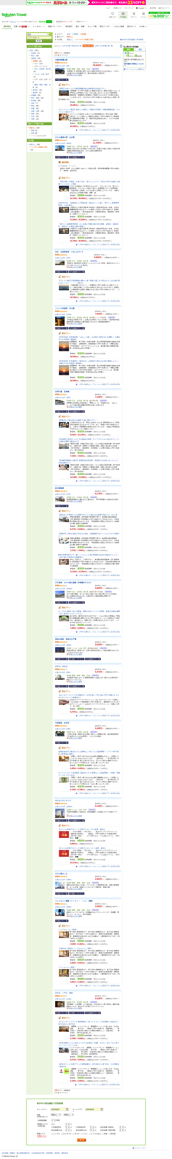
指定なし (70, 39)
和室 (105, 1134)
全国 (68, 34)
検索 (81, 1140)
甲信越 (33, 100)
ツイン (85, 1134)
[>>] (121, 45)
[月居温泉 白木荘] (92, 732)
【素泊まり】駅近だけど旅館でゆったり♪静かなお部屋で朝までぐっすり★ (87, 515)
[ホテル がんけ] (94, 676)
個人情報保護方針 (23, 1153)
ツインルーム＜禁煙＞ (67, 967)
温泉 (32, 133)
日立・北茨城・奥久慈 (42, 69)
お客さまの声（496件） (64, 645)
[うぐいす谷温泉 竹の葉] (110, 318)
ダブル (77, 1134)
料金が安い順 (76, 46)
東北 (32, 56)
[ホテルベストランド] (91, 810)
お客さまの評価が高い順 (104, 46)
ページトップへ (140, 1148)
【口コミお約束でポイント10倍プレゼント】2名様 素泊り (81, 829)
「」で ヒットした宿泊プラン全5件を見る (99, 244)
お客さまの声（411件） (64, 314)
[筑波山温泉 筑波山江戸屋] (102, 648)
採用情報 (49, 1153)
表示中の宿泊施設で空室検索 (132, 39)
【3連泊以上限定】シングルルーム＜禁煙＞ (75, 948)
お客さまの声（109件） (64, 907)
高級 (32, 130)
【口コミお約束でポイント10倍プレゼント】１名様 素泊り (82, 848)
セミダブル (67, 1134)
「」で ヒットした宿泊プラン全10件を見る (98, 1085)
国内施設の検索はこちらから (134, 64)
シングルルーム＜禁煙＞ (68, 930)
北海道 (33, 53)
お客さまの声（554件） (64, 143)
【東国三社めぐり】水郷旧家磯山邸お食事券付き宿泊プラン (82, 89)
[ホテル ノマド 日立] (92, 1002)
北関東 (75, 34)
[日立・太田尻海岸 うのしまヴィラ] (92, 261)
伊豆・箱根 (35, 98)
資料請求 (64, 1153)
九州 (32, 116)
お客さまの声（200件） (64, 880)
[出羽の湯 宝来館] (102, 401)
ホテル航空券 (135, 56)
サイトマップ (128, 8)
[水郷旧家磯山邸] (94, 69)
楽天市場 (153, 8)
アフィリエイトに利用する (135, 69)
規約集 (57, 1153)
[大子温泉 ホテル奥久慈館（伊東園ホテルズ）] (107, 592)
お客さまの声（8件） (63, 66)
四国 (32, 114)
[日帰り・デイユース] (76, 659)
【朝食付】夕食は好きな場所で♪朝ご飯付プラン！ (78, 420)
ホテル (131, 53)
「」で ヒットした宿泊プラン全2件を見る (99, 130)
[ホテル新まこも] (94, 883)
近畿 (32, 108)
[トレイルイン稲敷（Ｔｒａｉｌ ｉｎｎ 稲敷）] (94, 910)
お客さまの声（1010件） (64, 589)
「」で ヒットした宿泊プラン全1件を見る (99, 301)
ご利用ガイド (117, 8)
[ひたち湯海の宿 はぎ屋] (92, 147)
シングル (56, 1134)
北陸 (32, 103)
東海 (32, 106)
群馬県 (35, 93)
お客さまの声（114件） (64, 999)
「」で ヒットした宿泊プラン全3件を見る (99, 575)
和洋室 (113, 1134)
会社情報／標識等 (8, 1153)
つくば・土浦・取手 (41, 74)
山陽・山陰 (35, 111)
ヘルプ (108, 8)
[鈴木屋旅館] (92, 498)
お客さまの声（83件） (63, 729)
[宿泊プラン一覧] (61, 80)
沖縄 (32, 119)
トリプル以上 (96, 1134)
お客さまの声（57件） (63, 258)
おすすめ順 (66, 46)
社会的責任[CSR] (38, 1153)
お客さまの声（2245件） (64, 807)
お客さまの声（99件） (63, 672)
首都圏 (33, 95)
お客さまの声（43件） (63, 397)
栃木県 (35, 90)
